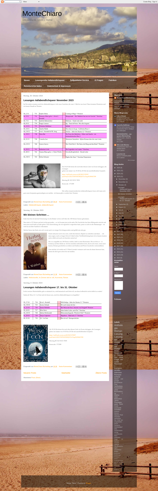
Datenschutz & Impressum (59, 86)
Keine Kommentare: (66, 202)
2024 (118, 173)
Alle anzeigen (131, 160)
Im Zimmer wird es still (46, 277)
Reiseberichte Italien (33, 86)
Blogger (88, 483)
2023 (118, 176)
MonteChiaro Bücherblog (126, 98)
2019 (118, 240)
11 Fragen (98, 80)
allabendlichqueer (48, 205)
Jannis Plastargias (118, 401)
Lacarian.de (121, 154)
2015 (118, 252)
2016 (118, 249)
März (120, 222)
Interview (118, 372)
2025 (118, 170)
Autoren (116, 411)
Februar (121, 225)
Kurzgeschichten (118, 369)
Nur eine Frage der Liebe (118, 359)
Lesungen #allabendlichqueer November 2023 (48, 100)
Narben (116, 441)
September (122, 204)
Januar (121, 228)
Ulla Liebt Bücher (123, 145)
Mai (120, 216)
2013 (118, 258)
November (122, 182)
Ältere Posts (101, 373)
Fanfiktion (116, 457)
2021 (118, 234)
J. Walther (118, 394)
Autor (121, 404)
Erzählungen (117, 455)
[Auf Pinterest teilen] (85, 202)
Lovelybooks (118, 434)
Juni (120, 213)
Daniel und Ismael (118, 380)
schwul (117, 377)
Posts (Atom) (35, 377)
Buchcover (117, 453)
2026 (118, 168)
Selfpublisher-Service (79, 80)
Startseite (65, 373)
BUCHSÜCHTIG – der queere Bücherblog (124, 135)
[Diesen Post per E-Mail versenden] (77, 202)
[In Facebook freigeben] (83, 202)
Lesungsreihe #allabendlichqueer (50, 80)
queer (116, 404)
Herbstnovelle (33, 277)
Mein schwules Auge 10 (118, 437)
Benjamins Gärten (118, 354)
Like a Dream (121, 116)
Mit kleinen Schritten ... (36, 214)
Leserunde (117, 408)
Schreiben (117, 409)
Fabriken (112, 80)
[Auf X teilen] (81, 202)
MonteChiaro (42, 13)
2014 (118, 255)
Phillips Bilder (117, 350)
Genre (116, 458)
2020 (118, 237)
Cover (116, 406)
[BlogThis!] (79, 202)
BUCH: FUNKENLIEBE (124, 156)
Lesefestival (120, 462)
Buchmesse (118, 382)
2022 (118, 231)
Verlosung (117, 418)
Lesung (118, 334)
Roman (65, 277)
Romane (117, 375)
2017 (118, 246)
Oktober (121, 185)
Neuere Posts (29, 373)
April (120, 219)
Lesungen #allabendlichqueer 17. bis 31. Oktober (50, 287)
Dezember (122, 179)
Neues (27, 80)
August (121, 207)
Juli (120, 210)
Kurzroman (58, 277)
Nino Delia (118, 464)
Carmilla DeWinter (123, 125)
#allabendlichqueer (35, 205)
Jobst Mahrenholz (118, 398)
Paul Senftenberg (118, 385)
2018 (118, 243)
